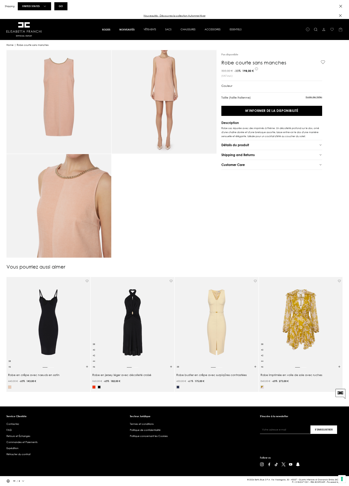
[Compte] (323, 29)
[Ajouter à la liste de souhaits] (321, 62)
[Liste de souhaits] (332, 29)
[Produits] (340, 29)
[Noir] (99, 387)
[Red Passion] (94, 387)
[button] (174, 16)
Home (10, 45)
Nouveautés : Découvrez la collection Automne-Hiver (175, 15)
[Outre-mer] (178, 387)
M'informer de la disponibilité (271, 110)
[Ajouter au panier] (87, 366)
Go (61, 6)
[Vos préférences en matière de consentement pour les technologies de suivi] (342, 479)
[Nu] (9, 387)
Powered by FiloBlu (336, 482)
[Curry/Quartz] (262, 387)
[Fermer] (340, 16)
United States (31, 6)
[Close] (340, 6)
